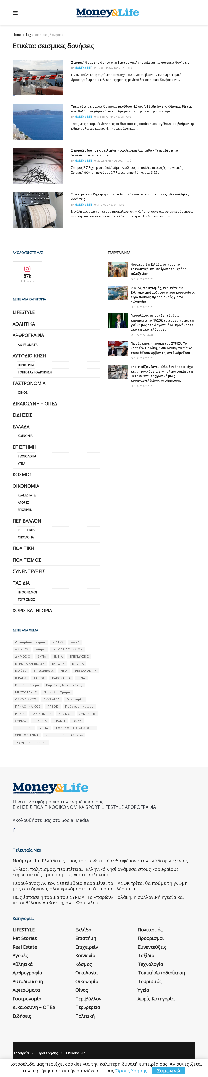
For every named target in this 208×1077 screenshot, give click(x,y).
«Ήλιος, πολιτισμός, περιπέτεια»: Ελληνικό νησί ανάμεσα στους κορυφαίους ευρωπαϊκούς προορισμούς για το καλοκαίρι (163, 295)
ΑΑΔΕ (75, 642)
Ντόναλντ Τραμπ (57, 692)
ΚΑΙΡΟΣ (39, 678)
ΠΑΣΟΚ (52, 706)
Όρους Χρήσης (131, 1071)
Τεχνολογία (27, 456)
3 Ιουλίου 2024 (107, 204)
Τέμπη (77, 721)
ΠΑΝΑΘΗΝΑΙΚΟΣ (27, 706)
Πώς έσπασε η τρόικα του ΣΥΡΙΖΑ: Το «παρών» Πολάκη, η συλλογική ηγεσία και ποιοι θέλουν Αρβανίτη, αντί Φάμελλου (162, 348)
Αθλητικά (24, 324)
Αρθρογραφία (28, 335)
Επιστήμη (24, 447)
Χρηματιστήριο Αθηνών (64, 735)
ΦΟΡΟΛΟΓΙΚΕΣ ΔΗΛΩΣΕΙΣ (74, 728)
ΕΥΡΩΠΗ (58, 663)
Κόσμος (22, 474)
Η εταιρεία (21, 1053)
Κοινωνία (25, 436)
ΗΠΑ (64, 670)
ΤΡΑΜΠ (59, 721)
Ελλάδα (21, 427)
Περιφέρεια (26, 365)
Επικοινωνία (75, 1053)
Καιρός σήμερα (27, 685)
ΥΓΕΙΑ (44, 728)
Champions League (30, 642)
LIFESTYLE (24, 312)
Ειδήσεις (22, 415)
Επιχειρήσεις (44, 670)
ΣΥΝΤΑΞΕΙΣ (87, 714)
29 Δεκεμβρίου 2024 (110, 160)
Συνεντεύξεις (29, 571)
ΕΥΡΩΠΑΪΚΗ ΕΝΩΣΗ (30, 663)
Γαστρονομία (29, 383)
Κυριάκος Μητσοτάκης (64, 685)
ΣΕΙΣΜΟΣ (65, 714)
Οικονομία (26, 486)
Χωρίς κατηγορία (32, 610)
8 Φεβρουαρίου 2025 (110, 117)
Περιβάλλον (27, 521)
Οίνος (23, 392)
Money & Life (83, 68)
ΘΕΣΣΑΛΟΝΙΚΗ (86, 670)
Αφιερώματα (28, 345)
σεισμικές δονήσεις (49, 34)
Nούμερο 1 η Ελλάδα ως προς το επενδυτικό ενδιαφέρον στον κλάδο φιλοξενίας (158, 269)
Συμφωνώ (168, 1071)
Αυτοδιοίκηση (29, 355)
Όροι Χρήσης (48, 1053)
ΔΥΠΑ (42, 656)
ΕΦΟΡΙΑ (78, 663)
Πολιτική (23, 548)
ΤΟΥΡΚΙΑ (40, 721)
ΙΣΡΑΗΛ (20, 678)
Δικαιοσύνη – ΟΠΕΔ (35, 403)
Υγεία (21, 463)
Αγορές (23, 502)
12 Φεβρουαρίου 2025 (111, 68)
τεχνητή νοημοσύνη (31, 742)
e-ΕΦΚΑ (58, 642)
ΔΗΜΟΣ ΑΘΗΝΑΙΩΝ (68, 649)
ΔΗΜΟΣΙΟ (22, 656)
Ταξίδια (21, 583)
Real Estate (27, 495)
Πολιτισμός (27, 560)
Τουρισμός (26, 599)
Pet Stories (26, 530)
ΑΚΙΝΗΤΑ (22, 649)
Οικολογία (26, 537)
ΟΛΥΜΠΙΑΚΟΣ (25, 699)
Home (17, 34)
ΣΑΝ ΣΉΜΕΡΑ (42, 714)
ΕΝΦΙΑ (58, 656)
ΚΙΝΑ (81, 678)
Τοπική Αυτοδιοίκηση (35, 372)
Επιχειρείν (25, 510)
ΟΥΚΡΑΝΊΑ (51, 699)
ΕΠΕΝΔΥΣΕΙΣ (79, 656)
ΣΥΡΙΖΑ (20, 721)
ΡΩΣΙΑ (20, 714)
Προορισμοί (27, 592)
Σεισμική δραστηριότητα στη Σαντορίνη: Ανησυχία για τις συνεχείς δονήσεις (130, 62)
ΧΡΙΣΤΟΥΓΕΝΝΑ (27, 735)
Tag (28, 34)
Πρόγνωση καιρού (79, 706)
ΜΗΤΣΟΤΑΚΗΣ (26, 692)
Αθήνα (41, 649)
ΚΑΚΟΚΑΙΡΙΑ (61, 678)
